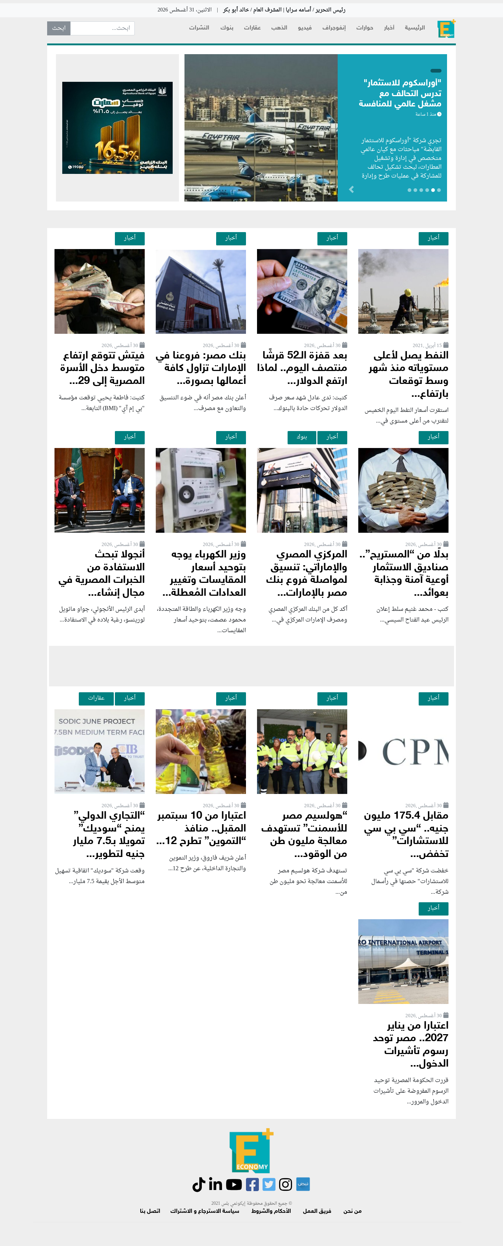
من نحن (353, 1211)
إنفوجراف (334, 28)
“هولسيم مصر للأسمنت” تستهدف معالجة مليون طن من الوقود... (304, 835)
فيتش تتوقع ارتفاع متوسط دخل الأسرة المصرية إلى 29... (102, 369)
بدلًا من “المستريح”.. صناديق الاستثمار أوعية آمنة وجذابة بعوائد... (404, 574)
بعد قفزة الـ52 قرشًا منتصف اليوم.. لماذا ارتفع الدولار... (302, 369)
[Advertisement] (251, 666)
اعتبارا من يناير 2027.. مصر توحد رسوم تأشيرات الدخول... (411, 1045)
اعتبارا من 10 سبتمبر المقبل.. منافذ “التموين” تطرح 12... (201, 829)
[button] (312, 191)
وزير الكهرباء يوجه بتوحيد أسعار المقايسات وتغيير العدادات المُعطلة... (204, 574)
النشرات (199, 28)
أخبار (389, 28)
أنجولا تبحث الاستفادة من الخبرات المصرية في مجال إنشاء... (102, 574)
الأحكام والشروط (271, 1211)
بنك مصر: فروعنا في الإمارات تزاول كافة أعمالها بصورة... (201, 369)
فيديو (305, 28)
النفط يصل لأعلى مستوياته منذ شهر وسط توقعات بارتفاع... (409, 375)
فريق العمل (317, 1211)
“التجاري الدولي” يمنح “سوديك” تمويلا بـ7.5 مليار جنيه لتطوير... (109, 835)
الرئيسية (415, 28)
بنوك (227, 28)
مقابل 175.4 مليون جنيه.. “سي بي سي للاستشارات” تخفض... (406, 835)
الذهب (279, 28)
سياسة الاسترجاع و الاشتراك (204, 1211)
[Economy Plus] (446, 28)
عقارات (252, 28)
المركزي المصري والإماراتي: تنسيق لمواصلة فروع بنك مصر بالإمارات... (306, 574)
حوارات (364, 28)
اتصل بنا (150, 1211)
